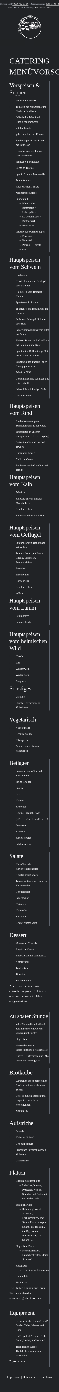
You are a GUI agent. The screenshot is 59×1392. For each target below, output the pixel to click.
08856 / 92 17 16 (20, 4)
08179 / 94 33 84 (42, 7)
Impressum (13, 1377)
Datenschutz (30, 1377)
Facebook (46, 1377)
